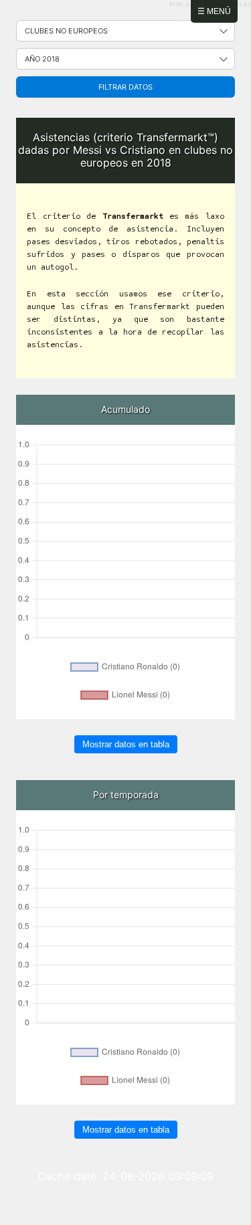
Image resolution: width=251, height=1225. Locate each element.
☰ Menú (214, 11)
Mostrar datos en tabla (125, 744)
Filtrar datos (125, 87)
